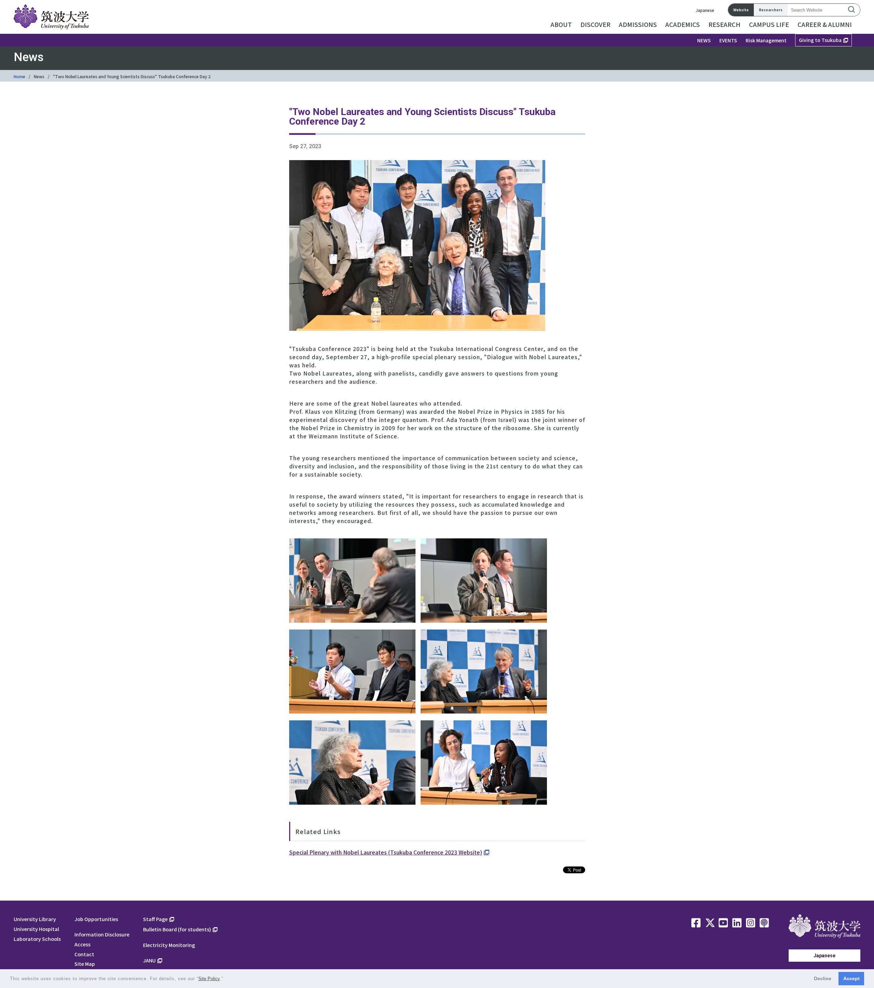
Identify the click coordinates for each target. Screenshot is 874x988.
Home (19, 76)
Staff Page (155, 918)
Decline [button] (822, 978)
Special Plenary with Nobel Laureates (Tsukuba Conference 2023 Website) (385, 852)
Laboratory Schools (37, 938)
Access (82, 944)
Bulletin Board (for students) (177, 929)
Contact (84, 954)
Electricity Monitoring (169, 944)
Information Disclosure (101, 934)
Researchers (771, 9)
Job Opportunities (96, 918)
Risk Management (766, 40)
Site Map (84, 963)
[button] (226, 979)
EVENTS (728, 40)
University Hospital (36, 928)
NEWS (704, 40)
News (39, 76)
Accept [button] (851, 978)
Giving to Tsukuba (820, 40)
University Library (35, 918)
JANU (149, 960)
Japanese (705, 10)
